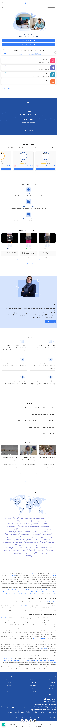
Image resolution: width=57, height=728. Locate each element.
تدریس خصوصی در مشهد (26, 660)
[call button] (4, 724)
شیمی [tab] (23, 147)
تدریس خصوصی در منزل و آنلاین (40, 706)
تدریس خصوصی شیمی (17, 589)
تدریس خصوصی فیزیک (40, 591)
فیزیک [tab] (35, 147)
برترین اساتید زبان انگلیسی (10, 679)
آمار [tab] (39, 147)
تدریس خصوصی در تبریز (15, 660)
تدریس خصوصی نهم (36, 619)
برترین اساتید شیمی (12, 688)
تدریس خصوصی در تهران (6, 658)
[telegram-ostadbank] (19, 717)
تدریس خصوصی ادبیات (50, 591)
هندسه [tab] (43, 147)
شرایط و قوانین (51, 694)
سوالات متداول (51, 688)
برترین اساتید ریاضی (12, 682)
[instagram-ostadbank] (16, 717)
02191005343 (46, 717)
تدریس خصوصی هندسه (37, 589)
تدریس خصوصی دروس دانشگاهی (48, 601)
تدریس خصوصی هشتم (47, 619)
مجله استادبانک (51, 691)
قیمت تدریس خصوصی (30, 691)
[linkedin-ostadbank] (22, 717)
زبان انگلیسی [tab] (3, 147)
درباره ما (53, 682)
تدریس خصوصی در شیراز (38, 660)
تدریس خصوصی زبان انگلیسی (27, 591)
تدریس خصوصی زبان (15, 591)
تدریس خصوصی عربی (6, 589)
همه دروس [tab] (53, 147)
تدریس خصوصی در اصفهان (50, 660)
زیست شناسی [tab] (29, 147)
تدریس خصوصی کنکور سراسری (39, 638)
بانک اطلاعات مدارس (31, 688)
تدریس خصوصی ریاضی (48, 589)
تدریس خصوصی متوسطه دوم (43, 628)
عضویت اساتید (32, 679)
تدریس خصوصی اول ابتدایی (15, 707)
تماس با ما (52, 685)
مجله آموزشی (33, 682)
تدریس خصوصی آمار (26, 589)
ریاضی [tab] (47, 147)
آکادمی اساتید (32, 685)
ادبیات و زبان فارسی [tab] (12, 147)
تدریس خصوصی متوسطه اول (7, 619)
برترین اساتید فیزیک (12, 685)
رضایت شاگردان (51, 679)
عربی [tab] (19, 147)
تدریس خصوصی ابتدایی (22, 605)
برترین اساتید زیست (12, 691)
